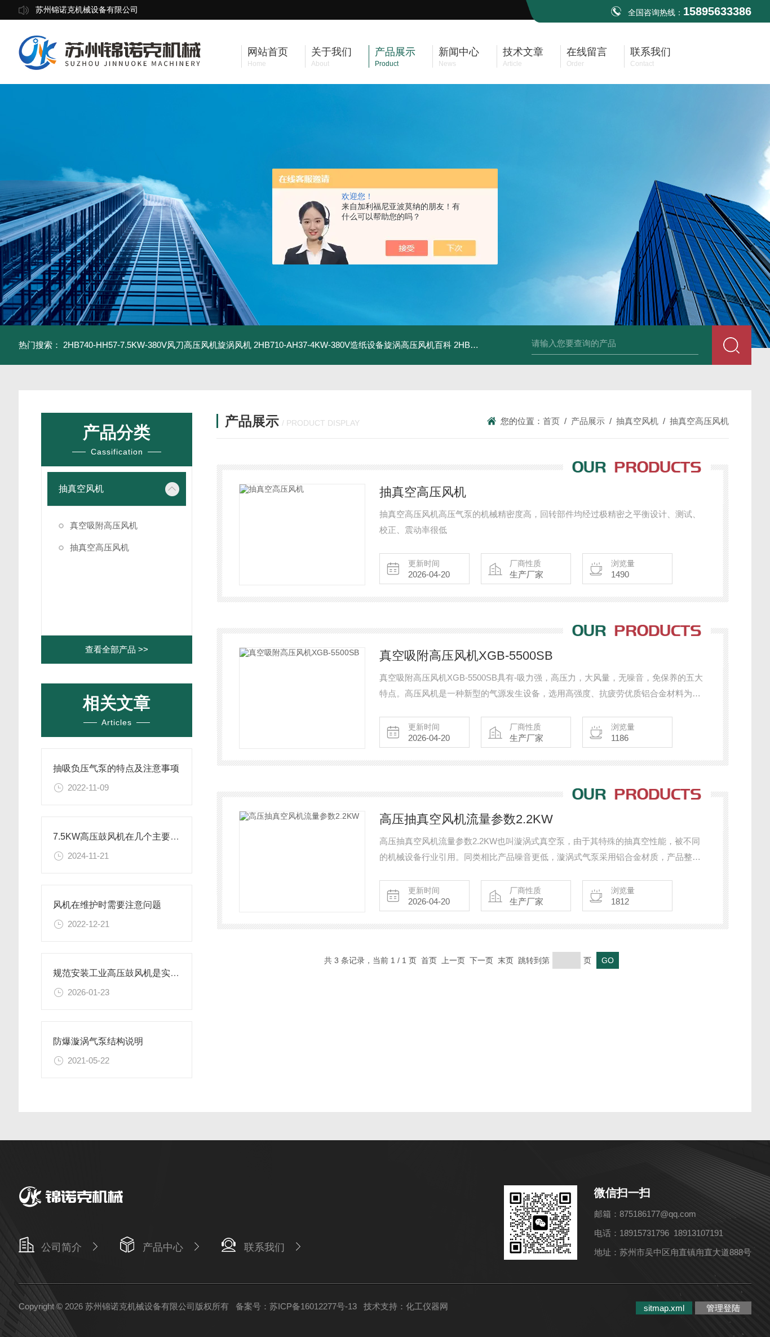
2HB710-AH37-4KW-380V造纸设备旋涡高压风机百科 (353, 345)
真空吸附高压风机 (104, 525)
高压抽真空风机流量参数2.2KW (466, 819)
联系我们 (264, 1247)
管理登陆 (723, 1308)
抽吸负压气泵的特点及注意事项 (116, 768)
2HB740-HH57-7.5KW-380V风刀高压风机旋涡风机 (157, 345)
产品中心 (163, 1247)
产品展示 (588, 421)
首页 (551, 421)
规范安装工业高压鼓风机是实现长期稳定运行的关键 (156, 973)
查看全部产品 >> (116, 649)
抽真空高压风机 (99, 547)
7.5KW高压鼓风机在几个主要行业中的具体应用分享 (156, 836)
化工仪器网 (427, 1306)
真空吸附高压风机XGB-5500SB (466, 655)
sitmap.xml (664, 1308)
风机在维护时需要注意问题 (107, 905)
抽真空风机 (81, 488)
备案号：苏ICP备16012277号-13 (296, 1306)
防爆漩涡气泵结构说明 (98, 1041)
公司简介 (61, 1247)
